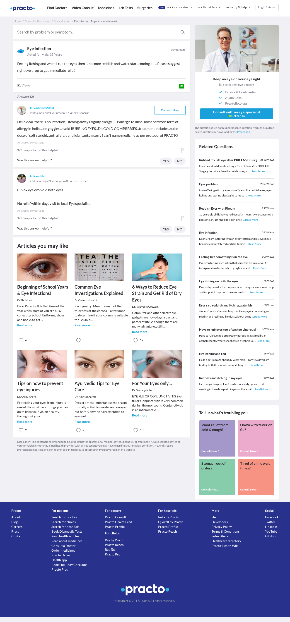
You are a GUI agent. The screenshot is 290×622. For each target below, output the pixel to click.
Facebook (272, 517)
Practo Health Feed (118, 522)
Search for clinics (63, 522)
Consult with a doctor (37, 21)
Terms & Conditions (225, 531)
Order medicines (63, 550)
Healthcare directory (226, 541)
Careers (16, 527)
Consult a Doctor (63, 546)
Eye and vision (62, 21)
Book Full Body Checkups (69, 565)
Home (17, 21)
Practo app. (244, 132)
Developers (220, 522)
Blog (14, 522)
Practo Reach (114, 545)
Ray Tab (110, 549)
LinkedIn (271, 527)
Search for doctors (64, 517)
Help (215, 517)
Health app (59, 560)
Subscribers (220, 536)
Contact (17, 536)
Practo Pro (112, 554)
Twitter (270, 522)
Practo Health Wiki (225, 546)
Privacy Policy (222, 527)
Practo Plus (59, 569)
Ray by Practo (114, 540)
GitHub (270, 536)
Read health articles (65, 536)
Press (15, 531)
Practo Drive (60, 555)
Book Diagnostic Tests (66, 531)
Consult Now (170, 110)
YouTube (271, 531)
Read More (258, 171)
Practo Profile (115, 527)
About (15, 517)
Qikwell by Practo (170, 522)
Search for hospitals (65, 527)
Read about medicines (66, 541)
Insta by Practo (168, 517)
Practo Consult (115, 517)
